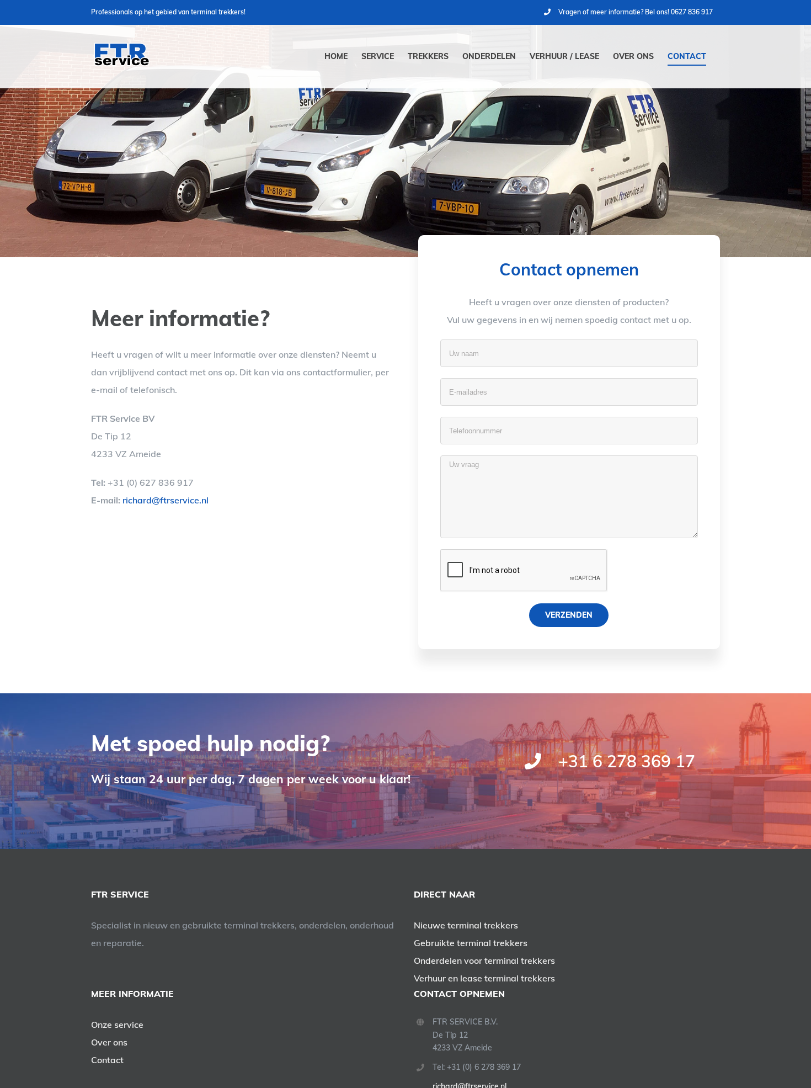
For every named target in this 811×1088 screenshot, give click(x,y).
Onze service (117, 1024)
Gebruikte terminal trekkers (470, 942)
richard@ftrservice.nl (165, 500)
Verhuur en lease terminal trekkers (484, 978)
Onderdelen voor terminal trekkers (484, 960)
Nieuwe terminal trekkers (466, 925)
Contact (107, 1059)
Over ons (109, 1042)
